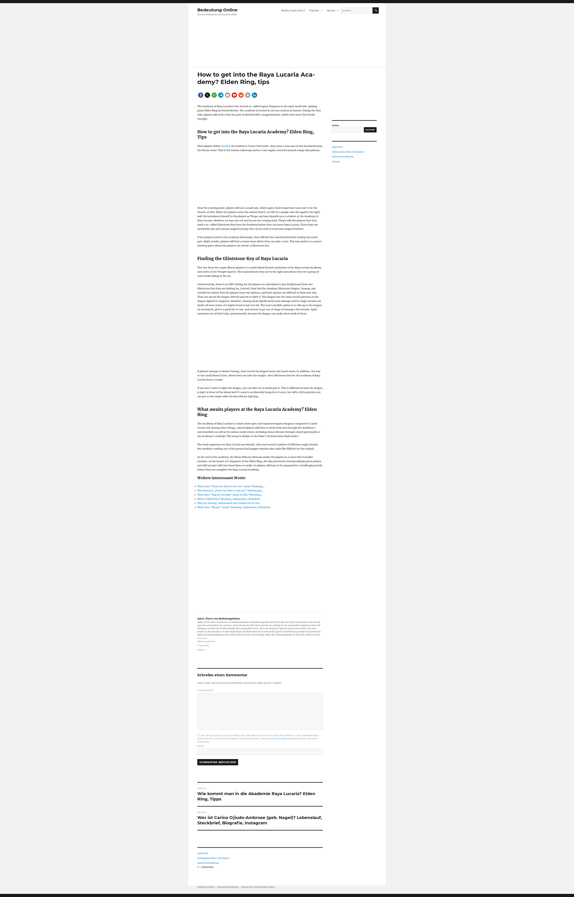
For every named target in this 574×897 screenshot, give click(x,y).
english (201, 649)
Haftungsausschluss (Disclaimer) (213, 858)
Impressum (202, 853)
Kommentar (205, 690)
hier (318, 635)
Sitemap (336, 161)
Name (200, 746)
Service (331, 10)
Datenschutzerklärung (281, 738)
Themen (314, 10)
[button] (200, 95)
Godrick (225, 146)
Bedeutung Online (217, 9)
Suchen (335, 125)
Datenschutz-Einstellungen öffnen (258, 887)
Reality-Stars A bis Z (293, 10)
